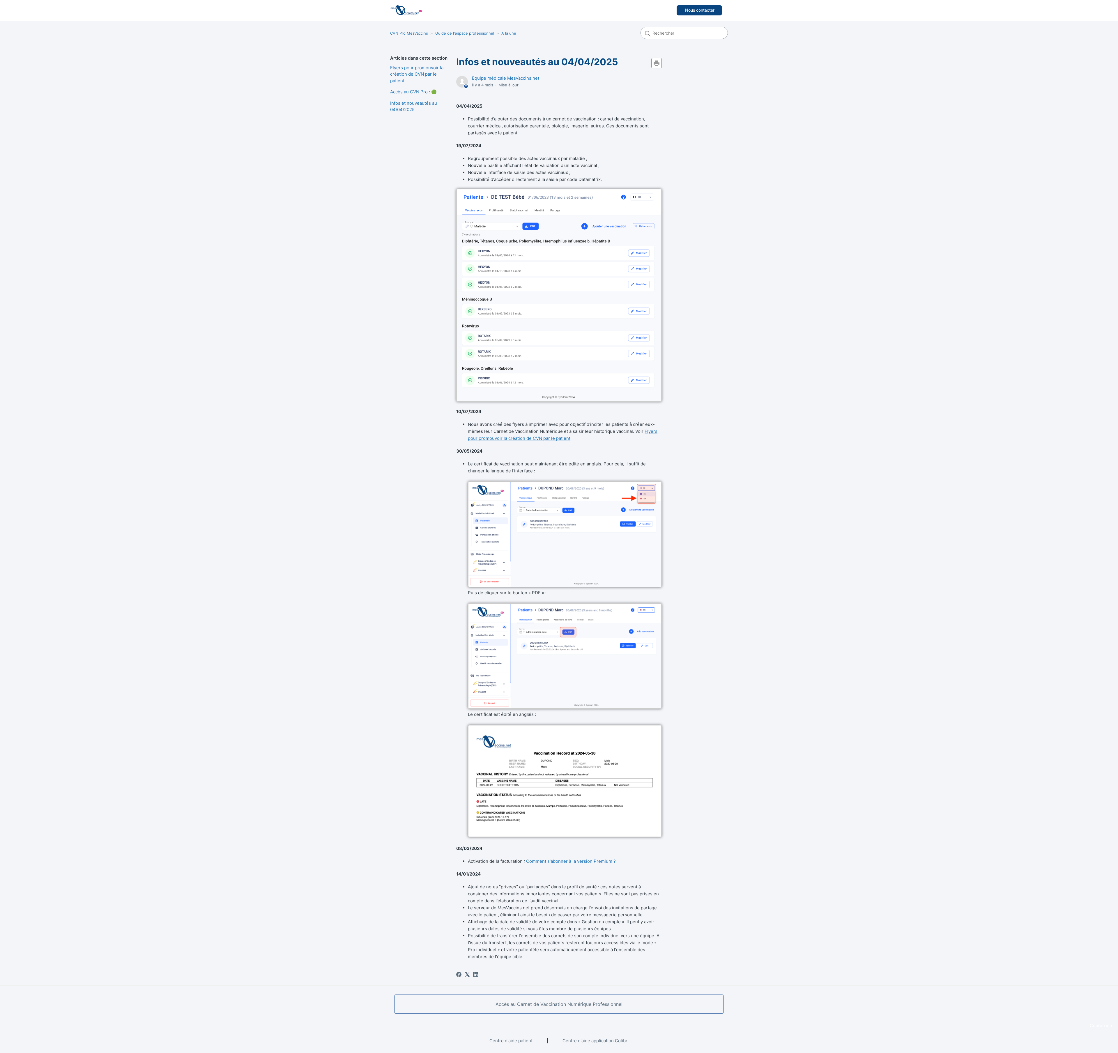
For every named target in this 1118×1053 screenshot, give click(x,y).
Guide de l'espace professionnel (464, 33)
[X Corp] (467, 974)
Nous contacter (699, 10)
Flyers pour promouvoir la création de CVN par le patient (416, 74)
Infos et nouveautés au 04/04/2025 (413, 106)
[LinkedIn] (475, 974)
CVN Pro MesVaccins (409, 33)
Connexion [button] (1101, 1025)
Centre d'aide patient (511, 1040)
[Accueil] (406, 10)
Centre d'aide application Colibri (595, 1040)
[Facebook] (458, 974)
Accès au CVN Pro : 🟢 (413, 92)
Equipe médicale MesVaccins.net (505, 78)
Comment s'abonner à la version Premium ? (571, 861)
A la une (508, 33)
